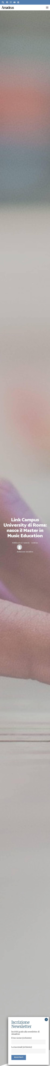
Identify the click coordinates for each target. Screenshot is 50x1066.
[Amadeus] (8, 7)
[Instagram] (11, 2)
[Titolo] (18, 2)
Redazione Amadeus (25, 552)
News (35, 543)
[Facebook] (7, 2)
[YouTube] (14, 2)
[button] (3, 2)
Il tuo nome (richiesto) (21, 1038)
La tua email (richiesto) (21, 1047)
